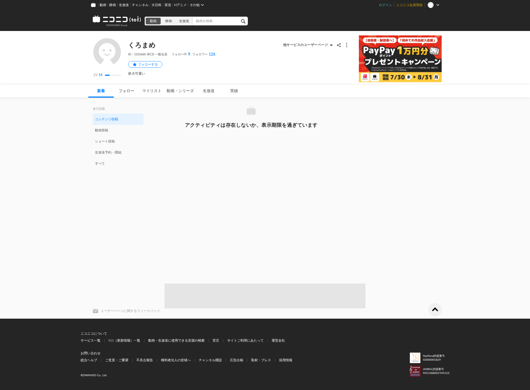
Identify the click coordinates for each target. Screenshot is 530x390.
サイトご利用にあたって (245, 340)
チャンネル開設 (210, 360)
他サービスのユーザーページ (305, 44)
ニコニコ (117, 21)
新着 (101, 91)
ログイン (385, 5)
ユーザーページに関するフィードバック (130, 311)
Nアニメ (180, 5)
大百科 (156, 5)
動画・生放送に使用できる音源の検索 (176, 340)
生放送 (124, 5)
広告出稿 (236, 360)
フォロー (126, 91)
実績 (234, 91)
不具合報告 (144, 360)
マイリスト (151, 91)
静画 (112, 5)
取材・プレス (261, 360)
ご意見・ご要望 (116, 360)
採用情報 (285, 360)
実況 (168, 5)
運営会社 (278, 340)
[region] (118, 141)
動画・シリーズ (180, 91)
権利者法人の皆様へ (176, 360)
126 (203, 54)
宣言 (216, 340)
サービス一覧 (90, 340)
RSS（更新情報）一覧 (124, 340)
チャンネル (140, 5)
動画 (103, 5)
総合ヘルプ (89, 360)
